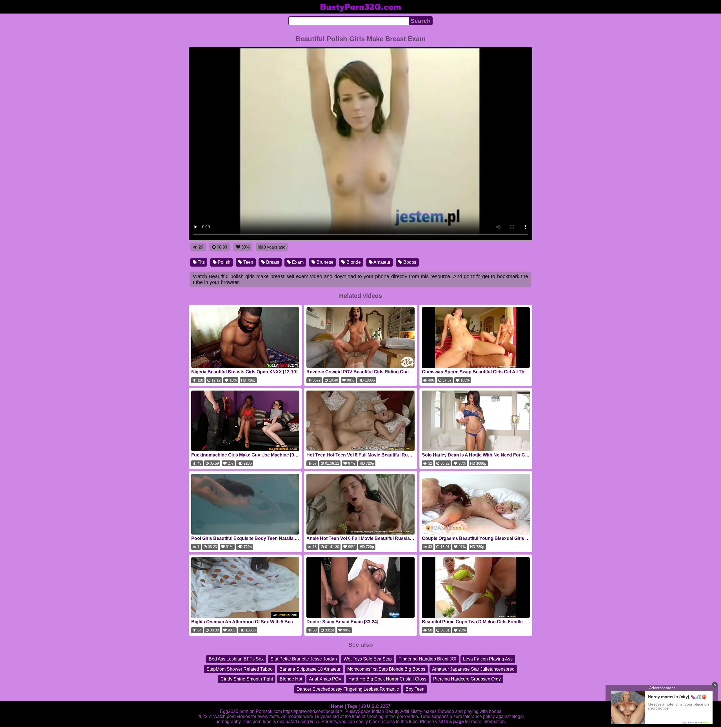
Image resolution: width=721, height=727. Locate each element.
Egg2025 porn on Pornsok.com (251, 711)
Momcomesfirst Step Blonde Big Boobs (386, 669)
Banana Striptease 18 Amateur (310, 669)
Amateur (381, 262)
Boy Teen (415, 689)
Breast (272, 262)
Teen (247, 262)
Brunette (324, 262)
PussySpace (358, 711)
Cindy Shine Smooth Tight (247, 679)
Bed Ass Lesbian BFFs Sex (236, 659)
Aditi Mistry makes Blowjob (427, 711)
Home (337, 706)
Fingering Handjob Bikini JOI (427, 659)
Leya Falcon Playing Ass (488, 659)
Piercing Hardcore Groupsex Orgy (467, 679)
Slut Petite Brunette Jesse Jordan (303, 659)
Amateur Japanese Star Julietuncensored (473, 669)
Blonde (353, 262)
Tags (352, 706)
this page (454, 721)
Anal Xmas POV (325, 679)
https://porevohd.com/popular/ (312, 711)
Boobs (409, 262)
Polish (223, 262)
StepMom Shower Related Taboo (239, 669)
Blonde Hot (291, 679)
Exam (297, 262)
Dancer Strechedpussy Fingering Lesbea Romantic (348, 689)
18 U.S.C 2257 (375, 706)
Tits (201, 262)
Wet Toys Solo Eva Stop (368, 659)
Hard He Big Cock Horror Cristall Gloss (387, 679)
